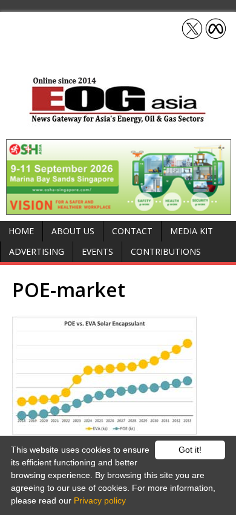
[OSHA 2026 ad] (118, 208)
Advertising (36, 251)
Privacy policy (100, 500)
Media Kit (191, 231)
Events (97, 251)
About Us (72, 231)
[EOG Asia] (118, 120)
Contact (132, 231)
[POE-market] (118, 375)
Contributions (166, 251)
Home (21, 231)
